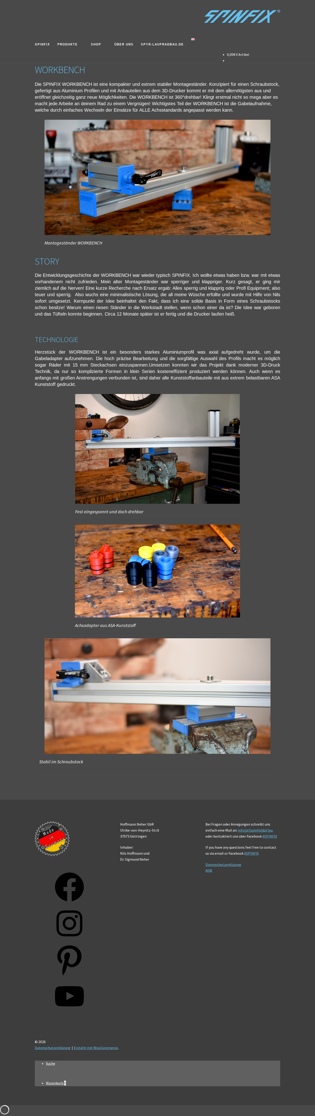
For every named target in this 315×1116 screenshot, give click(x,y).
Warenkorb (56, 1083)
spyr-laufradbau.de (162, 44)
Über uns (124, 44)
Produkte (67, 44)
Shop (96, 44)
